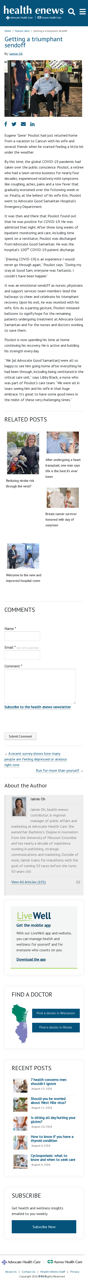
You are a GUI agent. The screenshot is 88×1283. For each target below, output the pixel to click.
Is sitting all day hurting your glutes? (53, 1120)
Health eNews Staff (52, 1271)
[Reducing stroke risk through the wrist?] (23, 453)
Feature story (22, 31)
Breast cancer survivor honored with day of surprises (61, 519)
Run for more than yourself (57, 770)
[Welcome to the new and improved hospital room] (23, 556)
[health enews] (34, 13)
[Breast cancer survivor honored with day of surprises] (63, 498)
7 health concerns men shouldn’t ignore (48, 1082)
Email (21, 647)
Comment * (13, 666)
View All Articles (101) (28, 882)
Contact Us (28, 1271)
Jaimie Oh (16, 53)
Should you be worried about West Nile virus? (48, 1101)
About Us (11, 1271)
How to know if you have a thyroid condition (52, 1139)
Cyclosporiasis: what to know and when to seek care (53, 1158)
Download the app (31, 959)
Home (7, 31)
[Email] (78, 881)
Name (10, 628)
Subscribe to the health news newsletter (37, 706)
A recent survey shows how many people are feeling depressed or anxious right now (35, 759)
